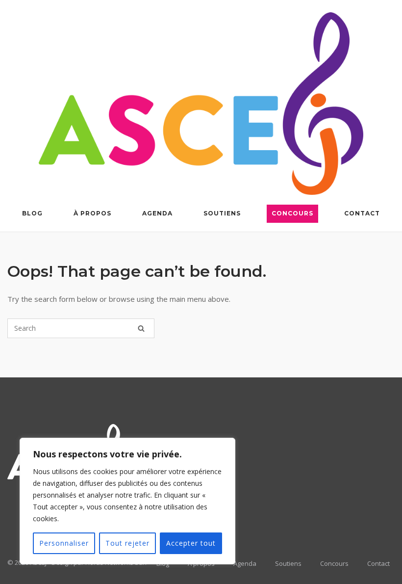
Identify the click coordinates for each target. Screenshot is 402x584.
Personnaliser (64, 543)
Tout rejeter (127, 543)
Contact (362, 213)
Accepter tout (191, 543)
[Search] (141, 328)
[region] (127, 501)
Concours (292, 213)
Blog (32, 213)
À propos (92, 213)
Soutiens (222, 213)
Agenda (157, 213)
